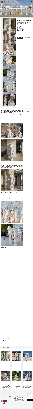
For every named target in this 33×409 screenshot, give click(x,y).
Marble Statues (9, 8)
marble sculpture (6, 340)
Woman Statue (10, 6)
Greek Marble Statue (21, 6)
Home (2, 8)
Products (5, 8)
